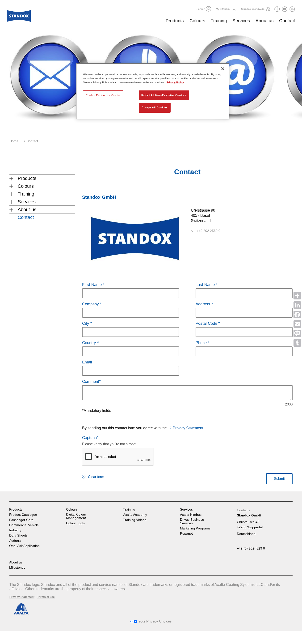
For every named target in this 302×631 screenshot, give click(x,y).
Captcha (89, 437)
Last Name (206, 284)
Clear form (96, 477)
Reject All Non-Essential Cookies (163, 95)
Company (91, 304)
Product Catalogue (23, 514)
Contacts (243, 510)
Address (203, 304)
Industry (15, 530)
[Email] (297, 324)
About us (265, 20)
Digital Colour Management (76, 516)
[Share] (297, 295)
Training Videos (134, 520)
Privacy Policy (175, 82)
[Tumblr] (297, 343)
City (86, 323)
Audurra (15, 540)
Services (241, 20)
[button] (208, 9)
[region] (152, 91)
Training (219, 20)
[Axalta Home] (19, 17)
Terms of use (46, 597)
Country (89, 343)
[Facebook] (297, 314)
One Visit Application (24, 546)
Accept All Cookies (155, 107)
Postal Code (207, 323)
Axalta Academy (135, 514)
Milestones (17, 567)
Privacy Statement (188, 428)
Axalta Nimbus (190, 514)
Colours (197, 20)
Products (175, 20)
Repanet (186, 533)
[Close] (223, 69)
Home (13, 141)
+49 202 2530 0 (208, 231)
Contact (287, 20)
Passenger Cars (21, 520)
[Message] (297, 333)
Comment (90, 381)
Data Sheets (18, 535)
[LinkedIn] (297, 305)
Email (87, 362)
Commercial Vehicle (24, 525)
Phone (202, 343)
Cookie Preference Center (103, 95)
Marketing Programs (195, 528)
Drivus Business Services (192, 521)
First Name (92, 284)
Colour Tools (75, 523)
